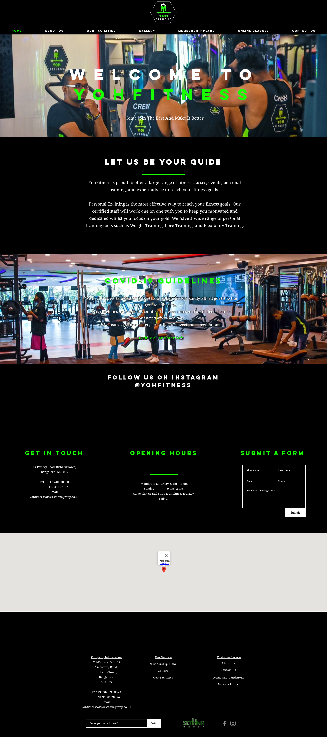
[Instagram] (233, 723)
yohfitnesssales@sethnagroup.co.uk (54, 497)
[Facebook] (224, 723)
